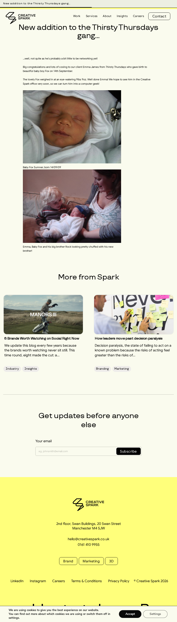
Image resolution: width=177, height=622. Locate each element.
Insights (122, 16)
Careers (138, 16)
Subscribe (128, 451)
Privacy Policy (118, 581)
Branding (102, 368)
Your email (43, 441)
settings (14, 618)
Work (77, 16)
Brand (68, 561)
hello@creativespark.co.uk (88, 539)
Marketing (121, 368)
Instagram (38, 581)
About (107, 16)
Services (92, 16)
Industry (12, 368)
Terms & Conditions (86, 581)
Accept (130, 614)
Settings (155, 614)
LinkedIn (17, 581)
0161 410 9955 (89, 544)
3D (111, 561)
